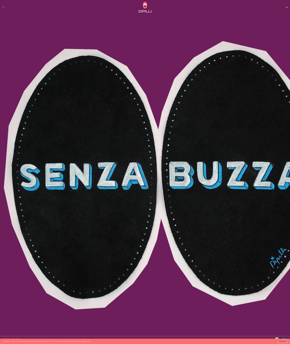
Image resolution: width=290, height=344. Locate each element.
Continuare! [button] (283, 341)
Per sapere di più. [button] (86, 341)
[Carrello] (287, 7)
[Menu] (3, 7)
